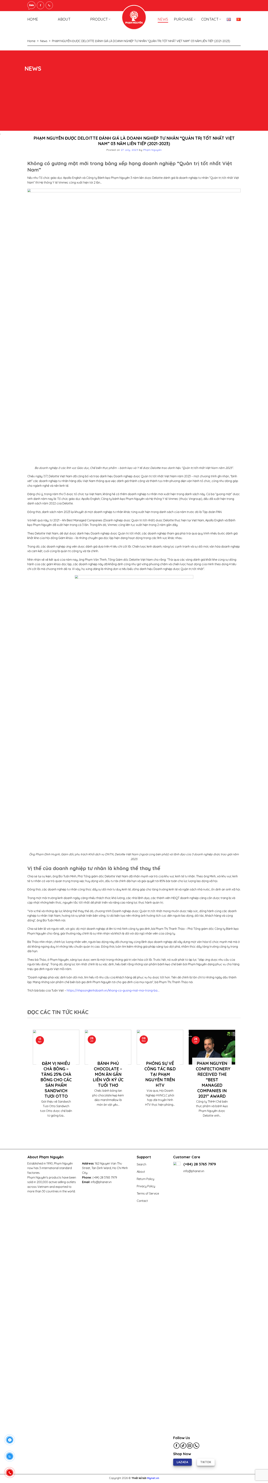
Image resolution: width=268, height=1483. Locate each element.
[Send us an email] (190, 1446)
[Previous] (32, 1080)
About (64, 19)
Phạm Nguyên (152, 150)
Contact (210, 19)
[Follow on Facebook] (177, 1446)
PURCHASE (183, 19)
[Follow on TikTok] (183, 1446)
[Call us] (196, 1446)
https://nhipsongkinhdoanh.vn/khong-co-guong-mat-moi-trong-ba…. (113, 990)
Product (99, 19)
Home (32, 19)
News (163, 19)
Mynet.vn (153, 1478)
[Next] (236, 1080)
